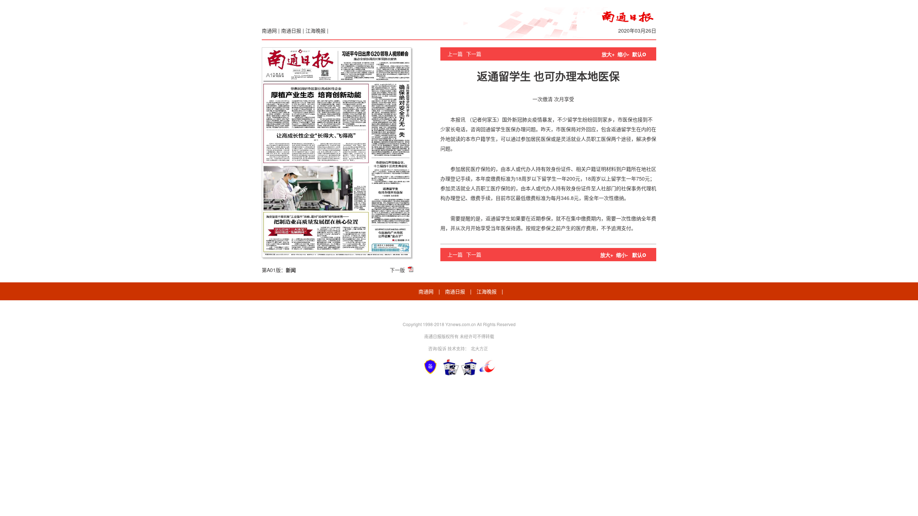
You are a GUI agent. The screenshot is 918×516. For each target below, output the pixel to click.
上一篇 (455, 53)
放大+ (608, 54)
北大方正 (479, 348)
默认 (639, 54)
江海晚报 (316, 30)
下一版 (397, 269)
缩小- (623, 54)
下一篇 (473, 53)
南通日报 (291, 30)
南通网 (269, 30)
